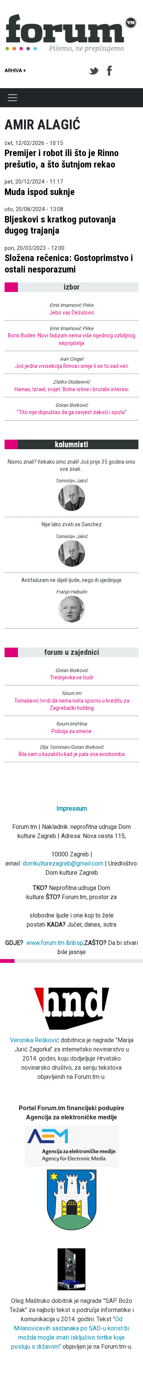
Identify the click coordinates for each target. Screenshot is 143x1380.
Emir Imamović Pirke (71, 305)
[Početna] (71, 18)
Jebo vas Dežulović (71, 313)
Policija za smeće (71, 731)
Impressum (71, 808)
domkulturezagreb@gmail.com (62, 863)
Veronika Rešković (34, 1040)
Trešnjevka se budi (71, 677)
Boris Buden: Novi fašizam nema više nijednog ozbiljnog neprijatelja (71, 339)
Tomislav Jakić (71, 481)
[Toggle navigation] (12, 97)
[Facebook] (110, 71)
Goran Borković (71, 405)
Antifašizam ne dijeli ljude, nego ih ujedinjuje (71, 580)
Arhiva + (15, 70)
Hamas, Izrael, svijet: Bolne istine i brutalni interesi (71, 389)
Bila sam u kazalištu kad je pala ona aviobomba (72, 754)
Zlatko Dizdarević (71, 382)
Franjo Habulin (71, 592)
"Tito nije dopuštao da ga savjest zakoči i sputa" (72, 412)
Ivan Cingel (71, 359)
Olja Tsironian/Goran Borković (72, 747)
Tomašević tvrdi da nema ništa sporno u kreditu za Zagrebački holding (71, 704)
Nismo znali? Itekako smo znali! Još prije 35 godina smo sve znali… (71, 465)
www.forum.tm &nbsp (54, 942)
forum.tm (71, 693)
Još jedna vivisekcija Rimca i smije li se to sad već (71, 366)
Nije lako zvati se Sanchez (72, 524)
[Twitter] (95, 71)
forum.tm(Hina (71, 724)
